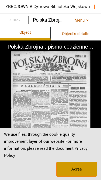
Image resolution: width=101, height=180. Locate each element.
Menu (80, 20)
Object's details (75, 33)
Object (25, 32)
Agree (76, 169)
